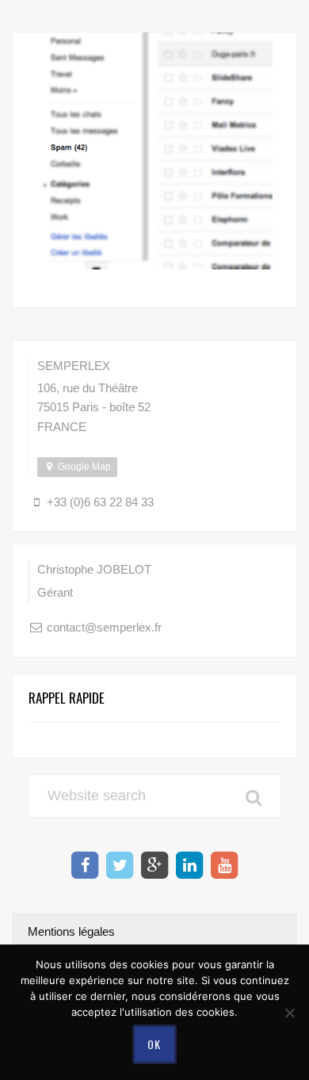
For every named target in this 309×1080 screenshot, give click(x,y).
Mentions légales (71, 931)
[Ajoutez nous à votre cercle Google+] (154, 865)
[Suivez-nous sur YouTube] (224, 865)
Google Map (83, 466)
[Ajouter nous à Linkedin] (189, 865)
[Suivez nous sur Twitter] (119, 865)
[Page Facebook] (85, 865)
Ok (154, 1044)
